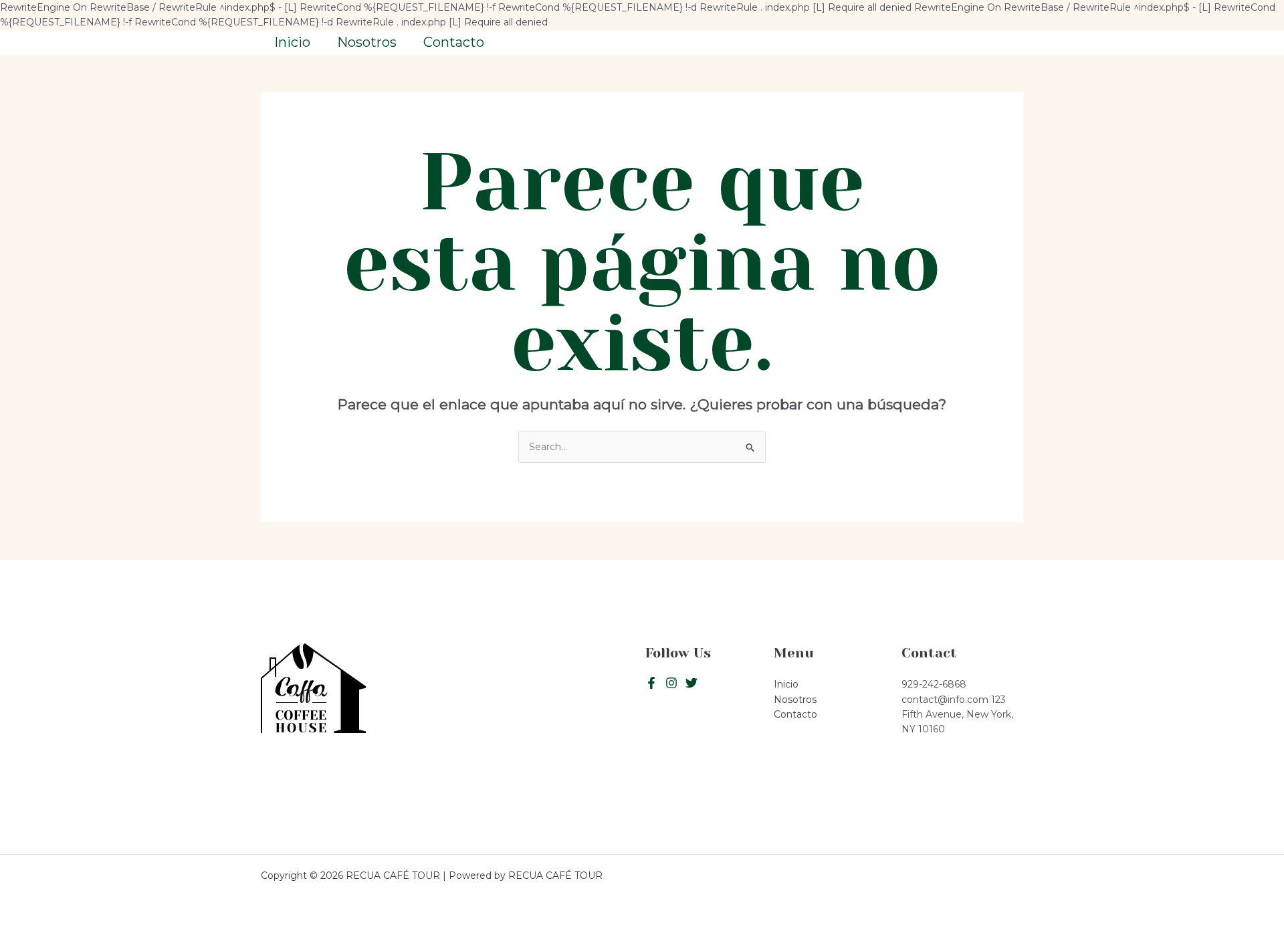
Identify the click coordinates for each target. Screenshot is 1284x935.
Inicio (292, 42)
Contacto (453, 42)
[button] (962, 42)
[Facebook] (651, 683)
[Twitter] (671, 683)
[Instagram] (691, 683)
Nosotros (367, 42)
